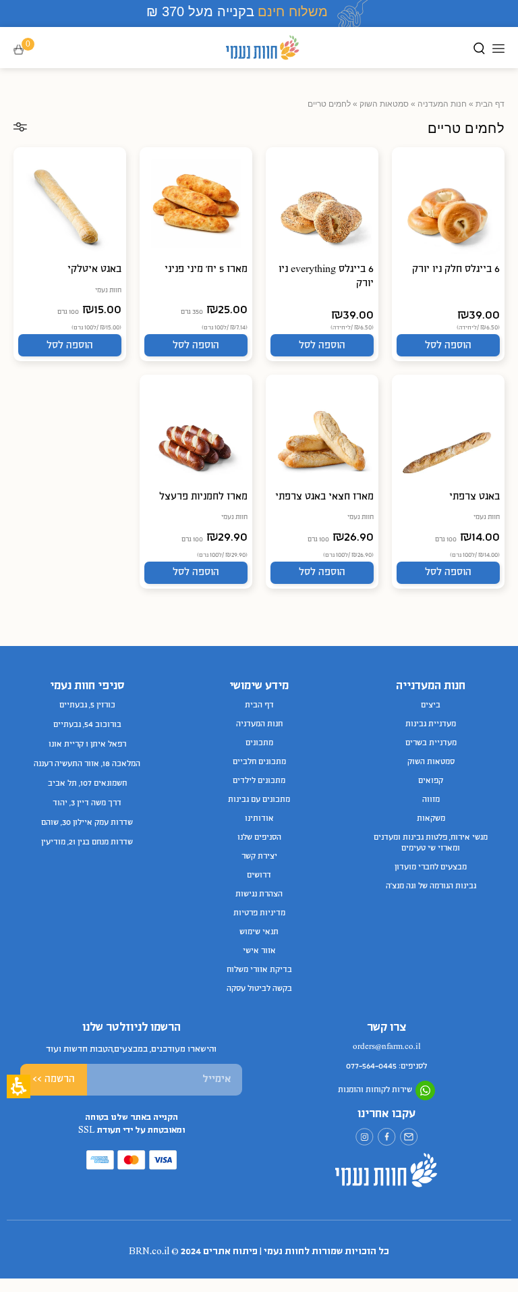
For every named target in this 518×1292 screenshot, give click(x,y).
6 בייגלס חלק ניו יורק (456, 269)
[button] (27, 50)
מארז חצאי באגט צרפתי (324, 497)
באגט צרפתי (474, 497)
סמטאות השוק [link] (384, 104)
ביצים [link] (430, 705)
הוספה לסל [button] (448, 345)
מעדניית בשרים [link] (431, 743)
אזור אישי (259, 951)
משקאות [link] (431, 819)
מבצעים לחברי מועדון (431, 867)
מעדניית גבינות (430, 724)
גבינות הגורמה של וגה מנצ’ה (431, 886)
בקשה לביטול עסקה (259, 989)
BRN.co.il (149, 1251)
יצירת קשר (259, 857)
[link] (409, 1137)
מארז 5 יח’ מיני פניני (206, 269)
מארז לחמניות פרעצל (203, 497)
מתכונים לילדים (259, 781)
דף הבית (490, 104)
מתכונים (259, 743)
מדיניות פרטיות (259, 913)
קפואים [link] (430, 781)
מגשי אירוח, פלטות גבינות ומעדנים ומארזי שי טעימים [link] (431, 843)
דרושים (259, 875)
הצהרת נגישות (259, 894)
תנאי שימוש (259, 932)
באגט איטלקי (94, 269)
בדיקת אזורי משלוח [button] (259, 970)
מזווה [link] (431, 800)
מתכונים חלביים (259, 762)
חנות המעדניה (442, 104)
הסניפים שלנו (259, 838)
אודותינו (259, 819)
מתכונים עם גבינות (259, 800)
